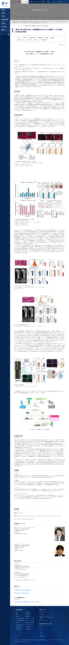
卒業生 (38, 1)
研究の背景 (25, 37)
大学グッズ (41, 632)
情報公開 (28, 639)
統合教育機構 (28, 616)
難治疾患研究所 (18, 626)
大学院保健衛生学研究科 (20, 620)
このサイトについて (17, 639)
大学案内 (3, 10)
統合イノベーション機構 (30, 618)
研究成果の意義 (40, 37)
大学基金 (25, 1)
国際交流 (4, 30)
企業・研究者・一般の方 (43, 2)
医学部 (17, 612)
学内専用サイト (56, 639)
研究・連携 (4, 27)
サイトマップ (51, 639)
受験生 (31, 1)
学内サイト (60, 1)
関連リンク (36, 39)
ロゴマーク (41, 630)
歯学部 (17, 614)
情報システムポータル (43, 620)
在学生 (35, 1)
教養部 (17, 616)
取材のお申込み (42, 626)
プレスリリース (20, 25)
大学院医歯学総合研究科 (20, 618)
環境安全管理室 (28, 628)
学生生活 (3, 16)
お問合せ (61, 639)
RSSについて (46, 639)
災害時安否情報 (41, 639)
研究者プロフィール (21, 39)
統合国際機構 (28, 614)
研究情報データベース (43, 612)
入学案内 (3, 13)
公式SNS (40, 634)
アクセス (54, 1)
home (15, 25)
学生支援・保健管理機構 (30, 622)
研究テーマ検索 (42, 614)
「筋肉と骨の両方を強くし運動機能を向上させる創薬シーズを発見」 (26, 601)
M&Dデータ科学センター (30, 624)
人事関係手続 (36, 639)
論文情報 (52, 37)
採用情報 (32, 639)
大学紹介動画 (41, 636)
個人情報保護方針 (23, 639)
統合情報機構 (18, 628)
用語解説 (46, 37)
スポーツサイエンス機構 (30, 620)
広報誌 (40, 628)
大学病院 (4, 24)
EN (66, 1)
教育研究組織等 (4, 20)
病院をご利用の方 (48, 2)
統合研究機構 (28, 612)
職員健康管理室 (28, 626)
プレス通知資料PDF (43, 39)
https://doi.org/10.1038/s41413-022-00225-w (25, 518)
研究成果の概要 (32, 37)
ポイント (19, 37)
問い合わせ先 (29, 39)
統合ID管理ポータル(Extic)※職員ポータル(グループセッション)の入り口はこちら (46, 617)
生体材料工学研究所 (19, 624)
